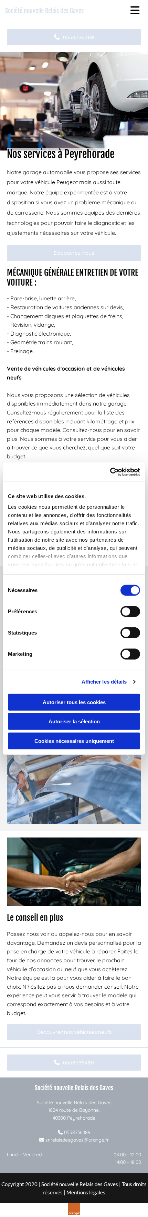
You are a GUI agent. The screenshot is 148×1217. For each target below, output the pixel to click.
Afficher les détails (104, 682)
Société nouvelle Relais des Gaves (44, 10)
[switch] (130, 611)
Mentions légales (85, 1192)
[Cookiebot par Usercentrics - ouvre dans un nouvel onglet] (110, 472)
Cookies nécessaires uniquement (74, 741)
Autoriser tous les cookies (74, 702)
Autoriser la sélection (74, 721)
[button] (74, 37)
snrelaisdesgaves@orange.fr (77, 1140)
